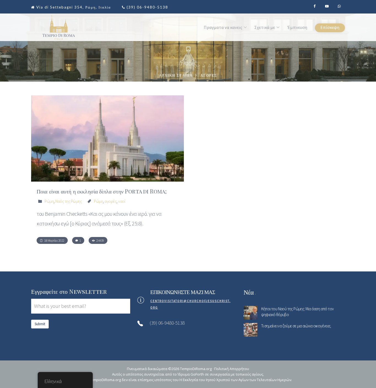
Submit (40, 324)
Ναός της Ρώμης (68, 201)
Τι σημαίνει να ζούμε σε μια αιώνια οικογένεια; (296, 325)
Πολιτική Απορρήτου (231, 368)
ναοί (121, 201)
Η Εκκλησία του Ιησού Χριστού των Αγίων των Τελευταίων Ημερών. (235, 379)
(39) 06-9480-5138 (147, 7)
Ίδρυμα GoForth (191, 374)
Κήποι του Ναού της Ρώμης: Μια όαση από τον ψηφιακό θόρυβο (297, 311)
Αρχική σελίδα (176, 75)
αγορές (110, 201)
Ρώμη (49, 201)
